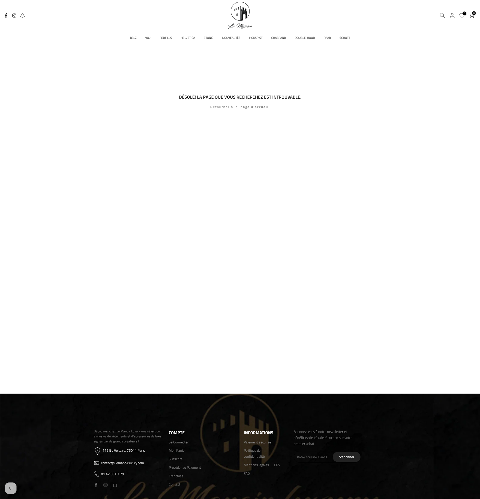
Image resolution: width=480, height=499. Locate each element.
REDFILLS (166, 37)
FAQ (247, 473)
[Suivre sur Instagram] (14, 16)
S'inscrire (175, 458)
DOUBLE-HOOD (305, 37)
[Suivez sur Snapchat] (22, 16)
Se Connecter (178, 442)
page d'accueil (254, 106)
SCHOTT (345, 37)
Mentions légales (256, 464)
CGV (277, 464)
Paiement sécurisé (257, 442)
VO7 (148, 37)
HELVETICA (188, 37)
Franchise (176, 475)
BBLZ (133, 37)
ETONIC (209, 37)
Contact (174, 484)
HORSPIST (255, 37)
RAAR (327, 37)
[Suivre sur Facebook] (6, 16)
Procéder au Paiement (185, 467)
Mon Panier (177, 450)
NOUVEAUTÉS (231, 37)
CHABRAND (278, 37)
